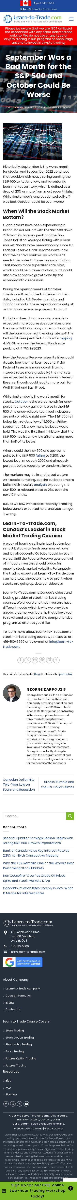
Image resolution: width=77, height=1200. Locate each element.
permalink (65, 674)
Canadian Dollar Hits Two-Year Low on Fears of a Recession (19, 784)
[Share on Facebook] (20, 660)
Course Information (19, 995)
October (21, 401)
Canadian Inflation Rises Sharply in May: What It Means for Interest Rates (38, 890)
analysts (40, 484)
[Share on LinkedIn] (49, 660)
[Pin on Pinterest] (42, 660)
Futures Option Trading (21, 1058)
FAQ (8, 1088)
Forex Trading (15, 1051)
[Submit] (70, 816)
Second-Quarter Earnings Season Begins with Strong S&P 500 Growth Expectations (38, 840)
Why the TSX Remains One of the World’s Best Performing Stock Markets (38, 865)
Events (10, 1003)
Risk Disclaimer (53, 1128)
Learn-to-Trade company (23, 988)
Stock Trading (15, 1030)
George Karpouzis (59, 107)
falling (40, 455)
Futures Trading (16, 1065)
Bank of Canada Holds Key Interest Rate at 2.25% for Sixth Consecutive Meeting (36, 853)
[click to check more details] (32, 19)
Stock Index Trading (19, 1044)
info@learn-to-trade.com (40, 9)
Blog (38, 50)
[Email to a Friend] (35, 660)
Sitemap (11, 1094)
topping (65, 338)
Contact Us (13, 1009)
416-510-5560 (45, 3)
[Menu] (71, 19)
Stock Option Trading (20, 1038)
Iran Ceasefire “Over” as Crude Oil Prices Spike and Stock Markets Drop (34, 878)
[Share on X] (27, 660)
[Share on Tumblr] (56, 660)
